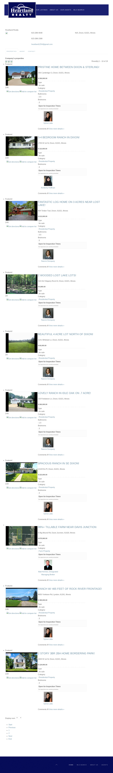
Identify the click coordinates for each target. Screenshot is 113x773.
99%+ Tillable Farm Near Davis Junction (67, 527)
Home (31, 10)
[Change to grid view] (6, 61)
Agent (22, 51)
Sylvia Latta (48, 123)
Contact (31, 51)
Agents (105, 765)
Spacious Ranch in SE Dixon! (58, 463)
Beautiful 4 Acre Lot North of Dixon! (65, 334)
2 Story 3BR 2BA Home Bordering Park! (66, 653)
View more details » (56, 129)
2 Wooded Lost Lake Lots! (57, 275)
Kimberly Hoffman (48, 188)
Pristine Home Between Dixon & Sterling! (68, 67)
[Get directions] (13, 91)
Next (10, 736)
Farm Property (44, 551)
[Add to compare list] (28, 91)
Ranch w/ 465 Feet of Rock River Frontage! (70, 588)
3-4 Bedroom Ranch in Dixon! (59, 137)
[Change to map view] (9, 61)
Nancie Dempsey (48, 261)
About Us (54, 10)
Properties (12, 51)
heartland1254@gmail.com (42, 44)
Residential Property (47, 91)
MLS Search (78, 10)
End (10, 739)
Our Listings (42, 10)
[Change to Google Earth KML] (11, 61)
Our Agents (65, 10)
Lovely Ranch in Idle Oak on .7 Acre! (64, 393)
